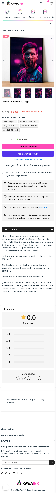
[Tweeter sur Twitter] (21, 165)
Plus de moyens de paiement (28, 159)
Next (52, 61)
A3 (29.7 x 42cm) (10, 126)
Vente (6, 36)
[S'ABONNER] (52, 462)
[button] (51, 3)
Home (4, 30)
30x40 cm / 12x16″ (29, 126)
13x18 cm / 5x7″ (9, 122)
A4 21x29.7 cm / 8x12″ (29, 122)
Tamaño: (14, 117)
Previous (4, 61)
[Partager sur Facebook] (17, 165)
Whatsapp (43, 207)
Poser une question (40, 165)
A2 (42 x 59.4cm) (10, 130)
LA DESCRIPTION (10, 229)
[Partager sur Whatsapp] (27, 165)
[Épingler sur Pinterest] (24, 165)
